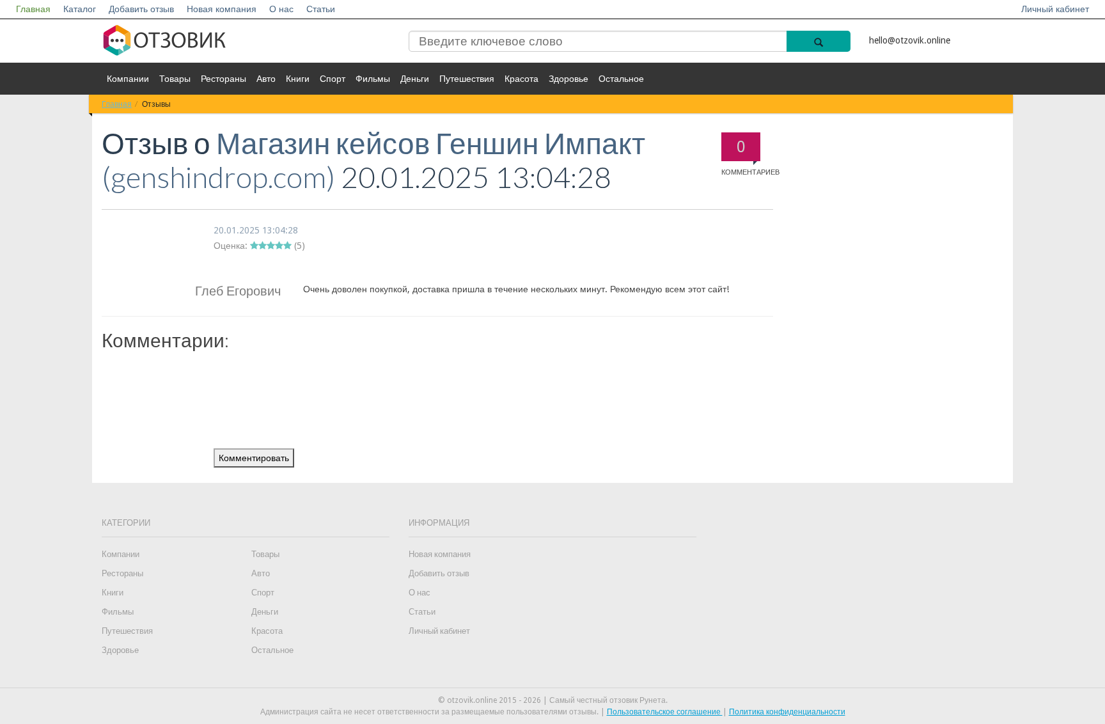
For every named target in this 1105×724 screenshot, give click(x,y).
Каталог (79, 9)
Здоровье (568, 79)
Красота (521, 79)
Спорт (332, 79)
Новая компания (221, 9)
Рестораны (223, 79)
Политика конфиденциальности (787, 711)
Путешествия (466, 79)
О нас (281, 9)
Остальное (621, 79)
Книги (298, 79)
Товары (175, 79)
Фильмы (373, 79)
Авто (266, 79)
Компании (128, 79)
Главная (33, 9)
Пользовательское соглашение (665, 711)
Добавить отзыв (141, 9)
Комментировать (254, 458)
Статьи (320, 9)
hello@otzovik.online (909, 40)
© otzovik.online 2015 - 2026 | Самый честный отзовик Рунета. (553, 700)
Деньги (414, 79)
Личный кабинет (1055, 9)
